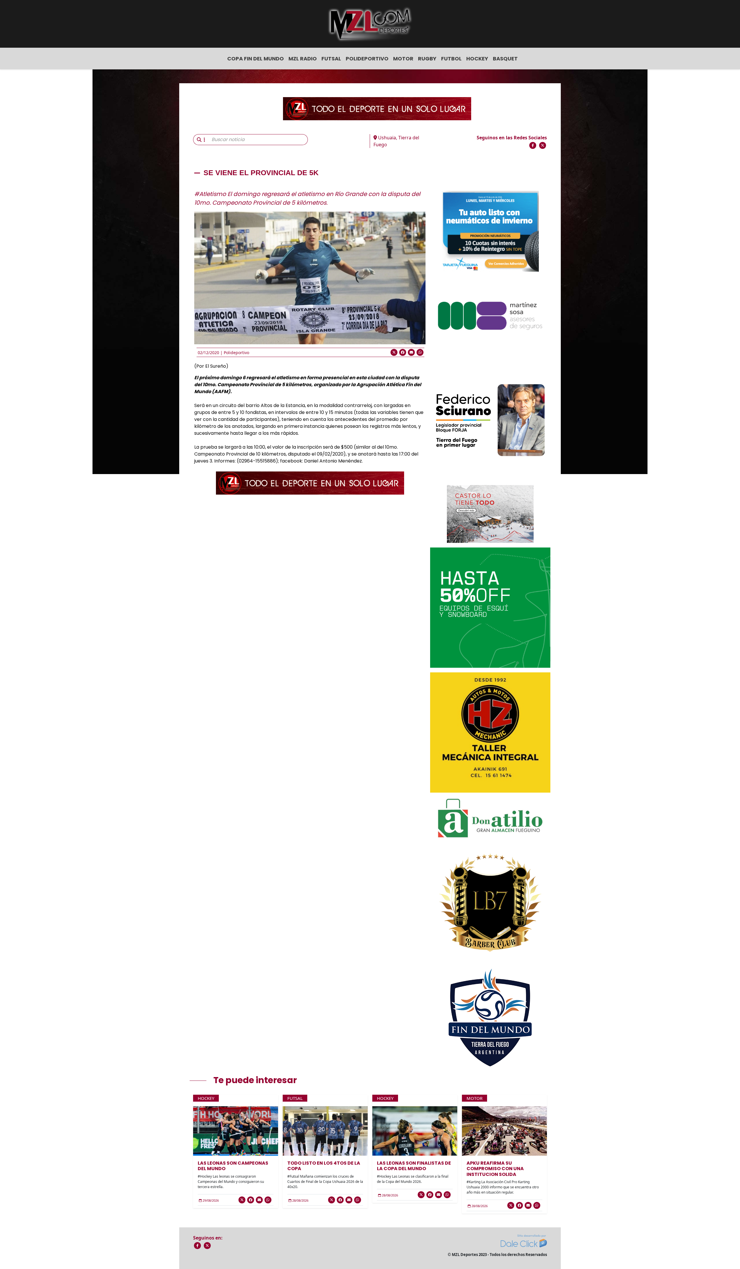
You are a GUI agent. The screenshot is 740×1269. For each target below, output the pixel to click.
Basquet (505, 58)
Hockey (477, 58)
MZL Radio (302, 58)
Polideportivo (367, 58)
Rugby (427, 58)
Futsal (331, 58)
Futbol (451, 58)
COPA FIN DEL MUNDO (255, 58)
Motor (403, 58)
